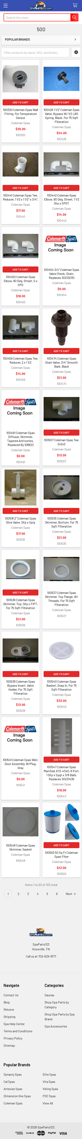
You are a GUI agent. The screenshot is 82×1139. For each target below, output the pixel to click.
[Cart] (76, 5)
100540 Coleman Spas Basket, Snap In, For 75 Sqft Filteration (61, 685)
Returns (9, 1009)
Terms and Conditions (18, 1031)
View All (48, 1103)
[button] (76, 52)
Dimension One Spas (17, 1096)
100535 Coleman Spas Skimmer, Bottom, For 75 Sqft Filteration (61, 522)
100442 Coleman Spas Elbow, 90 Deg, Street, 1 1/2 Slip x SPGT (61, 199)
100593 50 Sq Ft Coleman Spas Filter (61, 854)
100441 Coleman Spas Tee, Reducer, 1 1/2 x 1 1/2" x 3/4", (20, 197)
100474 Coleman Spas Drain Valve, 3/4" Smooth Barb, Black (61, 362)
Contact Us (11, 995)
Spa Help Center (14, 1024)
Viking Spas (50, 1089)
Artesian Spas (13, 1089)
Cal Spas (9, 1081)
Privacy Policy (13, 1038)
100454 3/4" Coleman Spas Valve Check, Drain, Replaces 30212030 (61, 273)
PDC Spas (49, 1096)
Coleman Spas (13, 1103)
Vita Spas (49, 1081)
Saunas (49, 995)
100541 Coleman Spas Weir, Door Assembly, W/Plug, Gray (20, 764)
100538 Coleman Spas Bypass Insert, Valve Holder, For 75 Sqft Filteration (20, 687)
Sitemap (9, 1045)
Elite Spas (49, 1074)
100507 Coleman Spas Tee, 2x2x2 (61, 442)
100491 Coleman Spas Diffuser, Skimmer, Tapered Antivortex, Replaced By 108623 (20, 439)
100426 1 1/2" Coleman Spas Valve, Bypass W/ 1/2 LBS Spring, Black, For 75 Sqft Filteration (61, 116)
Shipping (9, 1016)
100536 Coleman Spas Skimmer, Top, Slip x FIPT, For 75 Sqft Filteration (20, 604)
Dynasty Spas (13, 1074)
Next (69, 894)
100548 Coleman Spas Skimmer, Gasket (20, 847)
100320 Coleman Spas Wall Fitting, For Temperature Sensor (20, 114)
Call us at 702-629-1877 (41, 956)
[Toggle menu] (5, 5)
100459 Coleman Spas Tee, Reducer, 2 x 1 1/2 (20, 360)
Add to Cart (20, 102)
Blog (7, 1002)
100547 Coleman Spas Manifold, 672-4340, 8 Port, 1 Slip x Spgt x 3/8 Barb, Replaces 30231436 (61, 773)
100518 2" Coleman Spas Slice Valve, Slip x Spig (20, 520)
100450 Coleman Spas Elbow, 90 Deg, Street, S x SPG (20, 281)
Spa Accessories (56, 1026)
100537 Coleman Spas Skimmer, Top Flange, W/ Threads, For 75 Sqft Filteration (61, 598)
